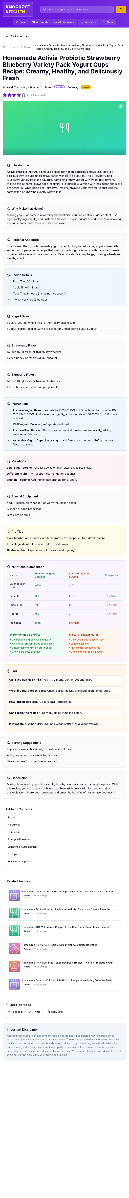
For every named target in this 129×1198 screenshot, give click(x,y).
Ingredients (14, 824)
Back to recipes (20, 36)
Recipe (11, 817)
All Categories (66, 22)
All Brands (42, 22)
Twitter (37, 1011)
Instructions (14, 832)
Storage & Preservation (20, 839)
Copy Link (57, 1011)
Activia (27, 47)
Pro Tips (12, 854)
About (110, 22)
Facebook (17, 1011)
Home (22, 22)
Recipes (89, 22)
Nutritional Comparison (20, 861)
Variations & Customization (22, 846)
